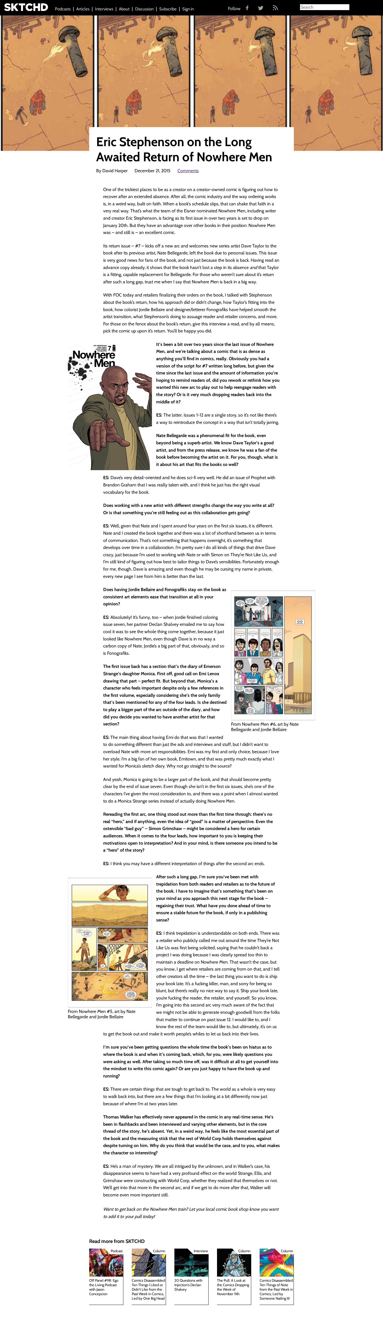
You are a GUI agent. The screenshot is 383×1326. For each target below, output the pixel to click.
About (124, 9)
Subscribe (168, 9)
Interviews (104, 9)
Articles (82, 9)
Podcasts (63, 9)
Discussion (144, 9)
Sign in (188, 9)
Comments (188, 170)
